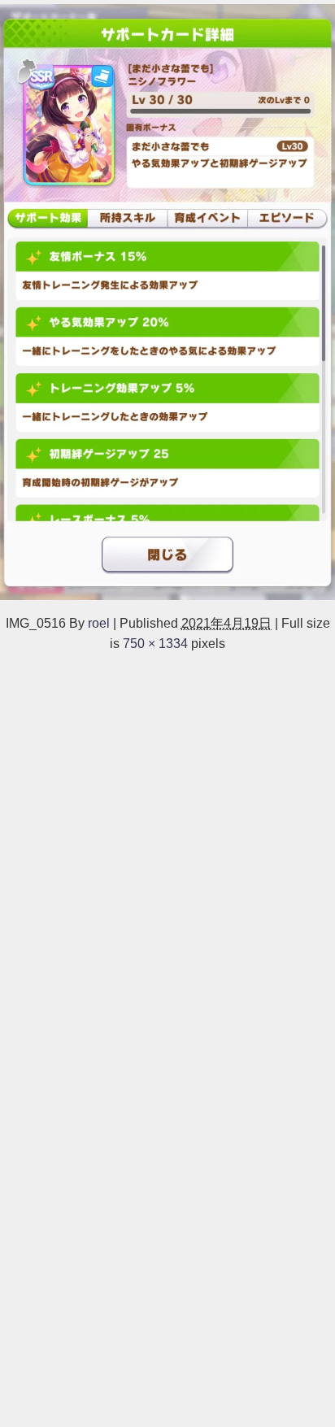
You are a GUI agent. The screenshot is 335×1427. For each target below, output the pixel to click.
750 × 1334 (155, 643)
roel (99, 622)
